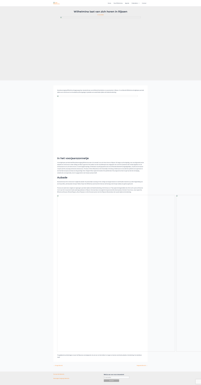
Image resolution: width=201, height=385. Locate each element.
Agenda (127, 3)
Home (109, 3)
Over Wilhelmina (118, 3)
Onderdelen (135, 3)
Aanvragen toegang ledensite (61, 378)
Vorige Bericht (58, 365)
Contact (144, 3)
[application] (138, 3)
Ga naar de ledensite (58, 374)
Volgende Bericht (142, 365)
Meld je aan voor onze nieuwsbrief (114, 374)
